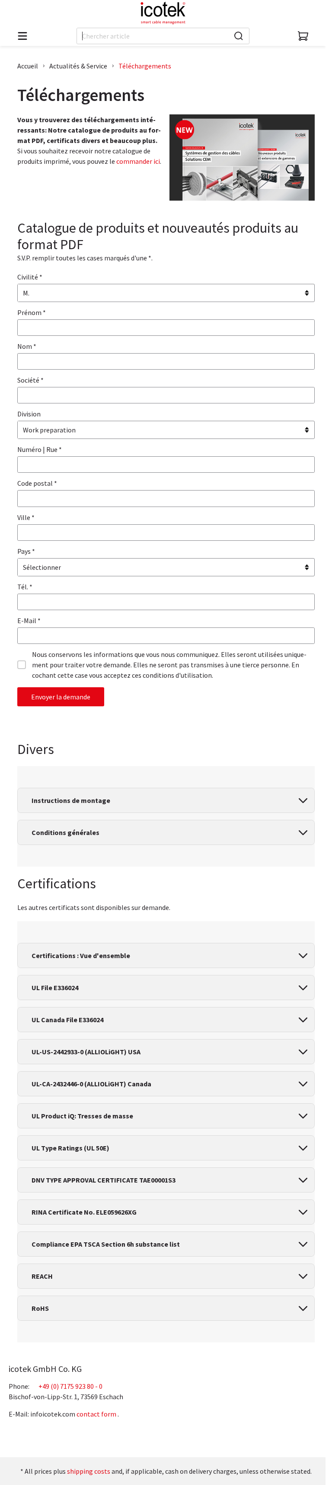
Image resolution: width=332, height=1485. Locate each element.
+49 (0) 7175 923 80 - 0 (70, 1386)
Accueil (27, 66)
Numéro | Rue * (39, 449)
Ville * (26, 517)
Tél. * (24, 586)
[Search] (238, 36)
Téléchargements (144, 66)
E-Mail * (29, 620)
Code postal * (37, 483)
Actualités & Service (78, 66)
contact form (96, 1414)
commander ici (138, 161)
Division (29, 413)
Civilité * (29, 277)
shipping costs (88, 1471)
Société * (30, 380)
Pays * (26, 551)
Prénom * (31, 312)
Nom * (26, 346)
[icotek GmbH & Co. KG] (163, 13)
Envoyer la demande (60, 696)
